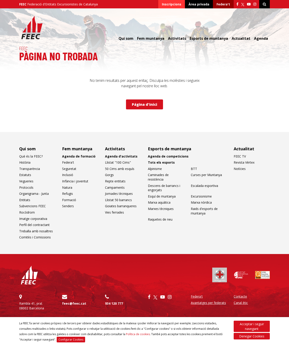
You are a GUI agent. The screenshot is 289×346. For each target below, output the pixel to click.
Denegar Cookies (251, 336)
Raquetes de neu (160, 219)
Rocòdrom (27, 212)
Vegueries (26, 181)
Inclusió (67, 175)
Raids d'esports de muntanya (204, 211)
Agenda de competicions (168, 156)
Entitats (24, 200)
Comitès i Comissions (35, 237)
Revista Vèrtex (244, 162)
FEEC (23, 48)
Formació (69, 200)
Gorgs (109, 175)
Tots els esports (161, 162)
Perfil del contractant (34, 225)
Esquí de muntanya (162, 196)
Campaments (115, 187)
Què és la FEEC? (31, 156)
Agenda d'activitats (121, 156)
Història (24, 162)
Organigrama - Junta (34, 193)
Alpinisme (155, 169)
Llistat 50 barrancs (118, 200)
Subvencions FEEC (32, 206)
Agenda (261, 38)
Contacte (240, 296)
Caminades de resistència (158, 177)
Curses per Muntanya (206, 175)
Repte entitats (115, 181)
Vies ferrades (114, 212)
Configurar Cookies (70, 339)
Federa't (223, 4)
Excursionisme (201, 196)
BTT (194, 169)
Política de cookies (138, 334)
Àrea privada (199, 4)
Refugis (67, 193)
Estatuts (25, 175)
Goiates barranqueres (121, 206)
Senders (68, 206)
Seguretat (69, 169)
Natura (67, 187)
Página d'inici (144, 104)
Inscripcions (171, 4)
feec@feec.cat (74, 303)
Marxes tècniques (161, 209)
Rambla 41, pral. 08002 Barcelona (31, 305)
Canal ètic (241, 303)
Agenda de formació (79, 156)
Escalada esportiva (204, 186)
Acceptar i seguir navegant (252, 326)
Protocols (26, 187)
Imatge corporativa (33, 219)
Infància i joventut (75, 181)
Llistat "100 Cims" (118, 162)
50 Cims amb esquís (119, 169)
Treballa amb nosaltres (36, 231)
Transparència (29, 169)
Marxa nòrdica (201, 202)
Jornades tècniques (119, 193)
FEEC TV (240, 156)
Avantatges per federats (208, 303)
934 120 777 (114, 303)
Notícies (240, 169)
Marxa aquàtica (159, 202)
